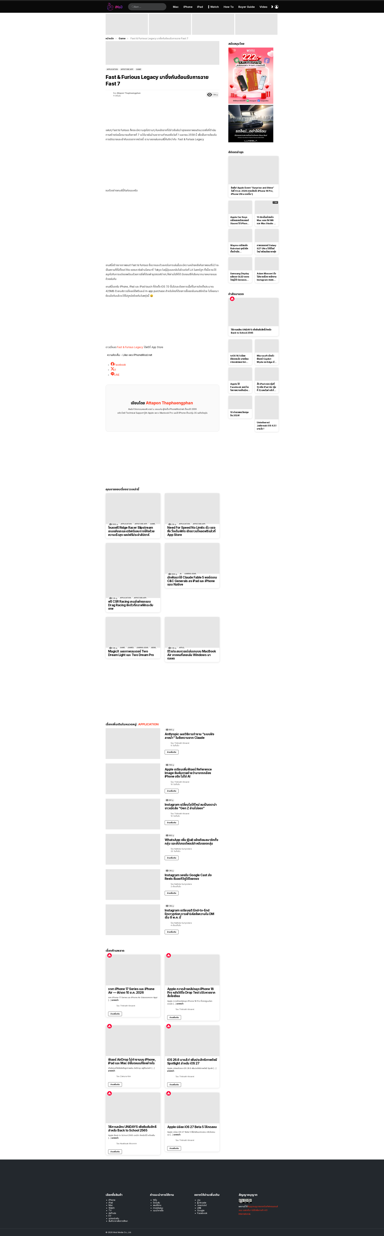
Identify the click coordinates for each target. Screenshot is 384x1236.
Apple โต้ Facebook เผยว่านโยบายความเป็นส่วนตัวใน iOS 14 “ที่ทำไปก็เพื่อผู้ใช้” (240, 387)
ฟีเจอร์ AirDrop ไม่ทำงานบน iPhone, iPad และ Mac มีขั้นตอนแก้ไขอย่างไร (132, 1061)
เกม (198, 1200)
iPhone (187, 6)
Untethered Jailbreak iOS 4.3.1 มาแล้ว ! (266, 425)
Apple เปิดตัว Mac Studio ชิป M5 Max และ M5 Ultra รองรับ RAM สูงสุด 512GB (213, 30)
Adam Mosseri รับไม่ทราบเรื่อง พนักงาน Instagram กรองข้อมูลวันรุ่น (266, 276)
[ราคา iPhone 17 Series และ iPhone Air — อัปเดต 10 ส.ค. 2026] (133, 970)
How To (229, 6)
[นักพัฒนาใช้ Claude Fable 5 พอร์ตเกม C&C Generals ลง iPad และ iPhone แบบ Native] (192, 558)
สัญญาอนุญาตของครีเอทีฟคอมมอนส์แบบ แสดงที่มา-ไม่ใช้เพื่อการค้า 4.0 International (258, 1210)
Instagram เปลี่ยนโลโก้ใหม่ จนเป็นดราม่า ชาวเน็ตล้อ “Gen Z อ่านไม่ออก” (191, 806)
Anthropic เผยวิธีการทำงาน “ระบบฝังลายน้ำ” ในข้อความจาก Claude (189, 736)
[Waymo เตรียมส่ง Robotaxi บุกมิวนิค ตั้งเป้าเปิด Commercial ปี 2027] (240, 235)
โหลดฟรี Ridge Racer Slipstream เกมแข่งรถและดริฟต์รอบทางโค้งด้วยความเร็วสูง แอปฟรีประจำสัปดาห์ (131, 531)
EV (110, 1215)
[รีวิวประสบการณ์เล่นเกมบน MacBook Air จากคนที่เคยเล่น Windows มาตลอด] (192, 632)
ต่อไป (276, 24)
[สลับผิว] (272, 6)
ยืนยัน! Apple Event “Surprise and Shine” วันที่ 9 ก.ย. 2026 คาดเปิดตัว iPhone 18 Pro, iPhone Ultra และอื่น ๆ (126, 29)
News (153, 647)
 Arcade (201, 1202)
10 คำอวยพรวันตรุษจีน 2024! (239, 414)
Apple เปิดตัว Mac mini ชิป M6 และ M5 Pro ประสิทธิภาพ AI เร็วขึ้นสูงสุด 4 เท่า (169, 30)
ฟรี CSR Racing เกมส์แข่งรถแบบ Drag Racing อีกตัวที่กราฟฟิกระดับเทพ (130, 605)
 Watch (213, 6)
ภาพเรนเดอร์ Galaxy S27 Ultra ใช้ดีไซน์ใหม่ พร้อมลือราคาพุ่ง (266, 248)
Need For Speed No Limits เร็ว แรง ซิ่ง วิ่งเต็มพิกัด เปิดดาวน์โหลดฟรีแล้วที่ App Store (191, 531)
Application (126, 524)
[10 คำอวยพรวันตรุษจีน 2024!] (240, 402)
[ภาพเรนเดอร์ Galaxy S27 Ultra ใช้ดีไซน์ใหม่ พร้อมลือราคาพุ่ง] (267, 235)
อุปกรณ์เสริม (114, 1218)
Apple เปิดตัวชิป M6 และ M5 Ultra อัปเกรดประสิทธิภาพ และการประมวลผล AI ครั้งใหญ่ (255, 29)
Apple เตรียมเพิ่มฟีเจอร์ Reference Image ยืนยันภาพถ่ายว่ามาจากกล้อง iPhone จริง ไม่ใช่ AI (188, 772)
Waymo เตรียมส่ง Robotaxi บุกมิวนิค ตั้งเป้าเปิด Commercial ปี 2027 (239, 248)
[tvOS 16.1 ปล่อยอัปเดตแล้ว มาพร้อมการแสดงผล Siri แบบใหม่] (240, 346)
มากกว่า (115, 1000)
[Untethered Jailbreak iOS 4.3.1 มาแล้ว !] (267, 407)
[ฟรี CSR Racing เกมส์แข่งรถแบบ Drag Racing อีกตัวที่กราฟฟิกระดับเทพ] (133, 570)
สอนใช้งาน (157, 1205)
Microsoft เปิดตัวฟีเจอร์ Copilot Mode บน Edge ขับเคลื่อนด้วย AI (266, 359)
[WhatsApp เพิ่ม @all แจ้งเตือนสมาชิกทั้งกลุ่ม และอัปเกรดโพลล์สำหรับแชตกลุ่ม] (133, 849)
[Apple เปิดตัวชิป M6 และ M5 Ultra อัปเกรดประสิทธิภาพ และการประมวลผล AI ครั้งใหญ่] (256, 24)
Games (131, 647)
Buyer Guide (246, 6)
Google (200, 1210)
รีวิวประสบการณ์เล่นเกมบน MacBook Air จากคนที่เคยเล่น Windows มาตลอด (191, 655)
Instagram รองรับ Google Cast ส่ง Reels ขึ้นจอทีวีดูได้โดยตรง (188, 877)
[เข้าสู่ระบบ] (276, 7)
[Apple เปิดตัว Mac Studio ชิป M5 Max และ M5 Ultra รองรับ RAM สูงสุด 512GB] (213, 24)
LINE (199, 1208)
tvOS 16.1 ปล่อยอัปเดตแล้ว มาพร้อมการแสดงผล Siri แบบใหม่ (239, 359)
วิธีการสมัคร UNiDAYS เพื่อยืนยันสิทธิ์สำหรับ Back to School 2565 (132, 1128)
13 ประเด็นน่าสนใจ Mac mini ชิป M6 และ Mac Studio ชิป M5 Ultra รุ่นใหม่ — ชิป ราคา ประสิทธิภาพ (266, 220)
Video (263, 6)
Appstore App (141, 524)
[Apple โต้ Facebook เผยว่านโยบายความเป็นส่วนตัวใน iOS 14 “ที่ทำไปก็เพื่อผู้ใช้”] (240, 374)
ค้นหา (132, 6)
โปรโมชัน (156, 1202)
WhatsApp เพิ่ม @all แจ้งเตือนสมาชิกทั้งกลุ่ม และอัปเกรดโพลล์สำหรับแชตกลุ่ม (191, 841)
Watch (112, 1208)
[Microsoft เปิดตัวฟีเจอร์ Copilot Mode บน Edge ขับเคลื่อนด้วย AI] (267, 346)
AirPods (112, 1213)
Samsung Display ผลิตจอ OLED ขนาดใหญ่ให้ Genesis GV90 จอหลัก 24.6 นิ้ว (239, 276)
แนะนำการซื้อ (158, 1210)
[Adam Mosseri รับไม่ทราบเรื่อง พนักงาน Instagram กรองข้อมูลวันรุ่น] (267, 263)
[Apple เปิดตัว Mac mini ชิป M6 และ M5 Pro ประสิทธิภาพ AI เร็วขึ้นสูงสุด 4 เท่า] (170, 24)
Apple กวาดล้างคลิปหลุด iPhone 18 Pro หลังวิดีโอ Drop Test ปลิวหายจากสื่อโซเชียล (191, 992)
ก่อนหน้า (107, 24)
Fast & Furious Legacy (130, 347)
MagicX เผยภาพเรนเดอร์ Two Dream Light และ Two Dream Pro (131, 653)
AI (181, 573)
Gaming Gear (190, 573)
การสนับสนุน (158, 1208)
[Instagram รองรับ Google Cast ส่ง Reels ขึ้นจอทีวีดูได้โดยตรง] (133, 884)
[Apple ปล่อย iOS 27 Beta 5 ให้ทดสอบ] (192, 1108)
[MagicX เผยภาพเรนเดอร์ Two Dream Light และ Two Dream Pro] (133, 632)
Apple (181, 647)
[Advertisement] (162, 166)
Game (152, 524)
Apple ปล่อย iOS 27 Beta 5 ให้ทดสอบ (192, 1127)
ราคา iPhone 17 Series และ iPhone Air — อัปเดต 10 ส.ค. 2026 (131, 990)
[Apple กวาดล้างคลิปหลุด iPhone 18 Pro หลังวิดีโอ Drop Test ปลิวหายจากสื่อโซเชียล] (192, 970)
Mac (176, 6)
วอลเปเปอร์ (202, 1205)
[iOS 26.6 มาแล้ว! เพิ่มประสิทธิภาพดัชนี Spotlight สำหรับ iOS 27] (192, 1040)
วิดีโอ (155, 1200)
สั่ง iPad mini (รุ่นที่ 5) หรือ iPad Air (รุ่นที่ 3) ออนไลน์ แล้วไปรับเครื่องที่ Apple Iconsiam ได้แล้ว (266, 387)
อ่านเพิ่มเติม (171, 752)
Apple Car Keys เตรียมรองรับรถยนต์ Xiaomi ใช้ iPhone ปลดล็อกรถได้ (239, 220)
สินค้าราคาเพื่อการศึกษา (118, 1221)
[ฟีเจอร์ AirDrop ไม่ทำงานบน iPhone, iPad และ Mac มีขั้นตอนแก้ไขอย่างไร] (133, 1040)
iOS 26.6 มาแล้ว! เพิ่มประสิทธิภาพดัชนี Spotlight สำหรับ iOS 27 (192, 1061)
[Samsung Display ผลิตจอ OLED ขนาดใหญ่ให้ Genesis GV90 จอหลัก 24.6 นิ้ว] (240, 263)
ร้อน (109, 955)
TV (110, 1210)
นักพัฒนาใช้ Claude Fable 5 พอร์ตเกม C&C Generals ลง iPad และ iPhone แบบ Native (192, 581)
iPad (200, 6)
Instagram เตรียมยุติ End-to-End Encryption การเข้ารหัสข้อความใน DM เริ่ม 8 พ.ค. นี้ (189, 913)
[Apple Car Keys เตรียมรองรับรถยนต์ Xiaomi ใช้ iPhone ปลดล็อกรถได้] (240, 207)
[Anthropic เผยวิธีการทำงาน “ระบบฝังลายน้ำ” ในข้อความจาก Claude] (133, 743)
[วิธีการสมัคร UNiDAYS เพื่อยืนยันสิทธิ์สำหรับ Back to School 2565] (133, 1108)
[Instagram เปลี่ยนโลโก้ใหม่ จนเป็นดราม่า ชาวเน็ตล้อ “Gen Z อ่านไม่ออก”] (133, 814)
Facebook (202, 1213)
